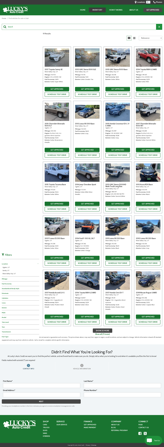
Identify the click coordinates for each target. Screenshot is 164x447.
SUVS (45, 430)
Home (82, 10)
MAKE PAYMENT (90, 427)
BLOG (113, 427)
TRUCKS (46, 427)
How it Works (115, 10)
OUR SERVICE (61, 425)
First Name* (8, 381)
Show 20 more (102, 331)
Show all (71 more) (102, 334)
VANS (45, 433)
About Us (133, 10)
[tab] (28, 367)
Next (41, 401)
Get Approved (152, 10)
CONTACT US (143, 427)
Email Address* (9, 390)
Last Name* (88, 381)
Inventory (97, 10)
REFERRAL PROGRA (118, 430)
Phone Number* (90, 390)
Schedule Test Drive (56, 94)
